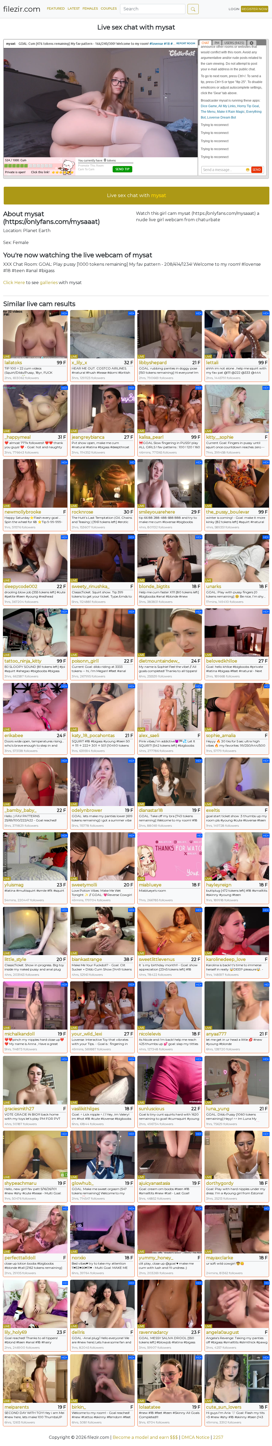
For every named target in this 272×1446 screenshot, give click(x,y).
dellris (78, 1332)
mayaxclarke (219, 1257)
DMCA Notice (195, 1437)
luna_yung (218, 1108)
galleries (49, 282)
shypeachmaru (21, 1183)
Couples (109, 8)
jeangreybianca (88, 437)
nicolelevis (150, 1033)
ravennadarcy (153, 1332)
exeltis (213, 810)
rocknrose (82, 512)
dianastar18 (151, 810)
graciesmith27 (19, 1108)
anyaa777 (216, 1033)
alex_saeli (149, 735)
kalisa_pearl (151, 437)
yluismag (14, 884)
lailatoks (13, 362)
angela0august (222, 1332)
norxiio (79, 1257)
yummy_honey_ (156, 1257)
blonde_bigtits (154, 586)
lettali (212, 362)
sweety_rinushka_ (90, 586)
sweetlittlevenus (157, 959)
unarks (213, 586)
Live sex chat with (136, 195)
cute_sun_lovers (223, 1407)
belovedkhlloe (221, 661)
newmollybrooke (23, 512)
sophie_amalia (221, 735)
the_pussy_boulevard (227, 512)
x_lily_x (79, 362)
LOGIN (234, 9)
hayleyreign (218, 884)
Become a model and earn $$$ (145, 1437)
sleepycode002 (21, 586)
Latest (74, 8)
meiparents (17, 1407)
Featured (56, 8)
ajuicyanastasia (154, 1183)
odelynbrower (87, 810)
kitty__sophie (219, 437)
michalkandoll (20, 1033)
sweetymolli (84, 884)
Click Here (14, 282)
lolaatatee (149, 1407)
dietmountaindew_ (159, 661)
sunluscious (151, 1108)
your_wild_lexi (87, 1033)
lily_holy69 (16, 1332)
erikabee (14, 735)
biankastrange (87, 959)
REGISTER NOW (254, 9)
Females (90, 8)
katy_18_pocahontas (93, 735)
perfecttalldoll (20, 1257)
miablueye (150, 884)
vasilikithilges (85, 1108)
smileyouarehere (157, 512)
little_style (15, 959)
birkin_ (79, 1407)
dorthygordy (219, 1183)
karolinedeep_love (226, 959)
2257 (218, 1437)
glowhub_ (83, 1183)
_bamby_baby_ (20, 810)
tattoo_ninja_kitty (23, 661)
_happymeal (18, 437)
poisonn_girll (85, 661)
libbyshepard (153, 362)
